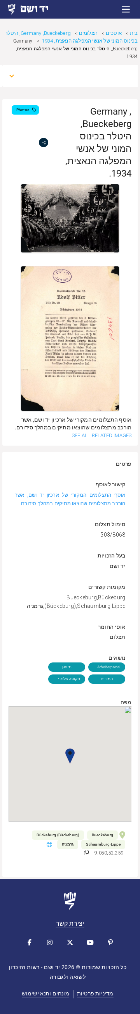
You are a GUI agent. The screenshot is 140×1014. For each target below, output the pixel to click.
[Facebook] (29, 942)
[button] (126, 9)
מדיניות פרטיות (95, 993)
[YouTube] (90, 942)
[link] (35, 9)
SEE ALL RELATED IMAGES (101, 435)
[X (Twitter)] (70, 942)
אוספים (114, 33)
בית (134, 33)
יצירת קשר (70, 923)
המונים (107, 679)
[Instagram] (50, 942)
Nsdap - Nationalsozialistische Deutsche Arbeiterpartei (106, 667)
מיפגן (67, 667)
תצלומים (88, 33)
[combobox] (77, 76)
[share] (43, 142)
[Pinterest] (110, 942)
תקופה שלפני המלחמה (66, 679)
